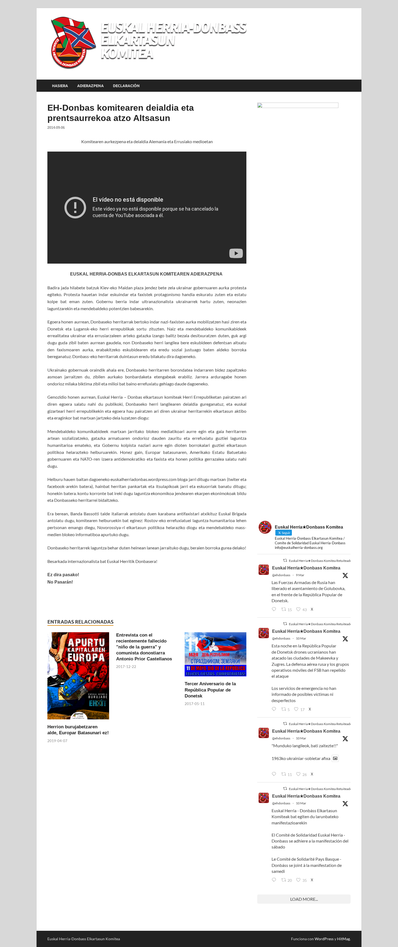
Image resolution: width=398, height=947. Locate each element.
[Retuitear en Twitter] (285, 560)
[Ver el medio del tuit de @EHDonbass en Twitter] (335, 758)
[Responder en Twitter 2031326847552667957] (275, 880)
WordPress (324, 938)
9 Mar (300, 575)
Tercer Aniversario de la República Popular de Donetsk (210, 689)
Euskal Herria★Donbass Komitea (306, 568)
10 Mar (301, 638)
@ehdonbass (281, 575)
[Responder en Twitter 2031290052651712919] (275, 774)
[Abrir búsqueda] (348, 86)
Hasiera (60, 86)
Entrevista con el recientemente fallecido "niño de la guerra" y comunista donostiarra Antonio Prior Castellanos (144, 647)
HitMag (343, 938)
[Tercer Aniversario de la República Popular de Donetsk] (215, 655)
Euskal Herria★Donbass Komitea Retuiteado (320, 561)
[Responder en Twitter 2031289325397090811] (275, 709)
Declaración (126, 86)
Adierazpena (90, 86)
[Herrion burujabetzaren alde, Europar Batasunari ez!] (78, 677)
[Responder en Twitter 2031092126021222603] (275, 609)
